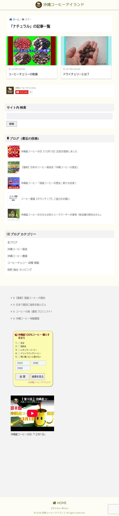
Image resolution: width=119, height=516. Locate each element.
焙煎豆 (23, 346)
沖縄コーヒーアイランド (63, 4)
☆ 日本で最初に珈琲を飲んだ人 (29, 304)
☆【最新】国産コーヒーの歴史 (29, 298)
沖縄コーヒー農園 (17, 256)
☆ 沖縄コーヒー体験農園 (26, 318)
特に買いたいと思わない (31, 357)
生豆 (22, 343)
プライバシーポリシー (60, 508)
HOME (61, 503)
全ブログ (12, 242)
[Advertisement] (59, 466)
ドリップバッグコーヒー (31, 353)
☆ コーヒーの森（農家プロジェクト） (33, 311)
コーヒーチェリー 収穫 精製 (23, 263)
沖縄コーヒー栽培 (17, 249)
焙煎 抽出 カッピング (19, 269)
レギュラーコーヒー (29, 350)
